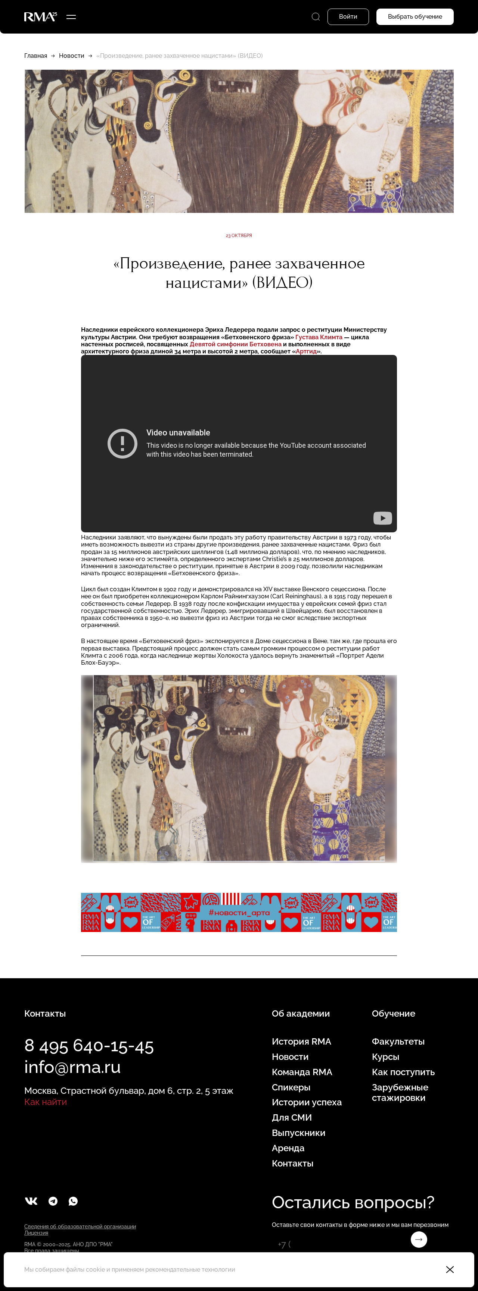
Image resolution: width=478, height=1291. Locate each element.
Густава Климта (319, 337)
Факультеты (398, 1041)
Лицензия (36, 1233)
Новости (71, 55)
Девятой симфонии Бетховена (236, 344)
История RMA (301, 1041)
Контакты (293, 1163)
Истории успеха (307, 1102)
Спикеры (291, 1087)
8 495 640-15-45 (89, 1045)
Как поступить (403, 1072)
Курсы (386, 1057)
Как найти (45, 1101)
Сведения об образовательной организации (80, 1226)
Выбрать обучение (415, 16)
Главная (35, 55)
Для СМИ (292, 1117)
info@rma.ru (72, 1067)
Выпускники (299, 1133)
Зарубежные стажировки (400, 1092)
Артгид (306, 351)
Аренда (288, 1148)
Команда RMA (302, 1072)
